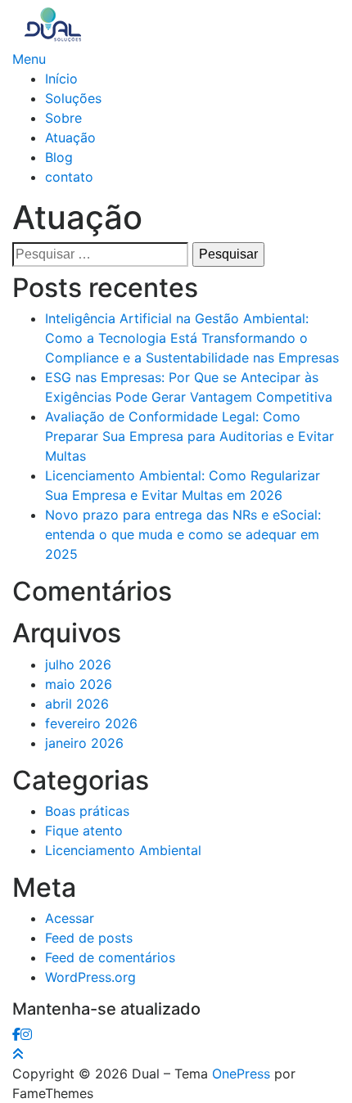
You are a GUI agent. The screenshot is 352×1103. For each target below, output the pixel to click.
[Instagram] (26, 1034)
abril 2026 (77, 704)
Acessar (69, 918)
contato (69, 177)
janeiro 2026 (84, 743)
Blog (59, 157)
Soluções (73, 98)
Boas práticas (87, 811)
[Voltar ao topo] (18, 1054)
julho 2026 (78, 664)
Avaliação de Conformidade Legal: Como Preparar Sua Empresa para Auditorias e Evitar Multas (189, 436)
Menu (29, 59)
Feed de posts (89, 938)
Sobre (63, 118)
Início (61, 78)
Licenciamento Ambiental (123, 850)
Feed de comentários (110, 957)
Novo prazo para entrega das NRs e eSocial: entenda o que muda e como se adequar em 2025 (183, 534)
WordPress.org (90, 977)
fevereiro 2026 (91, 723)
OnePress (241, 1073)
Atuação (70, 137)
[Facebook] (16, 1034)
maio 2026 (78, 684)
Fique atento (84, 830)
